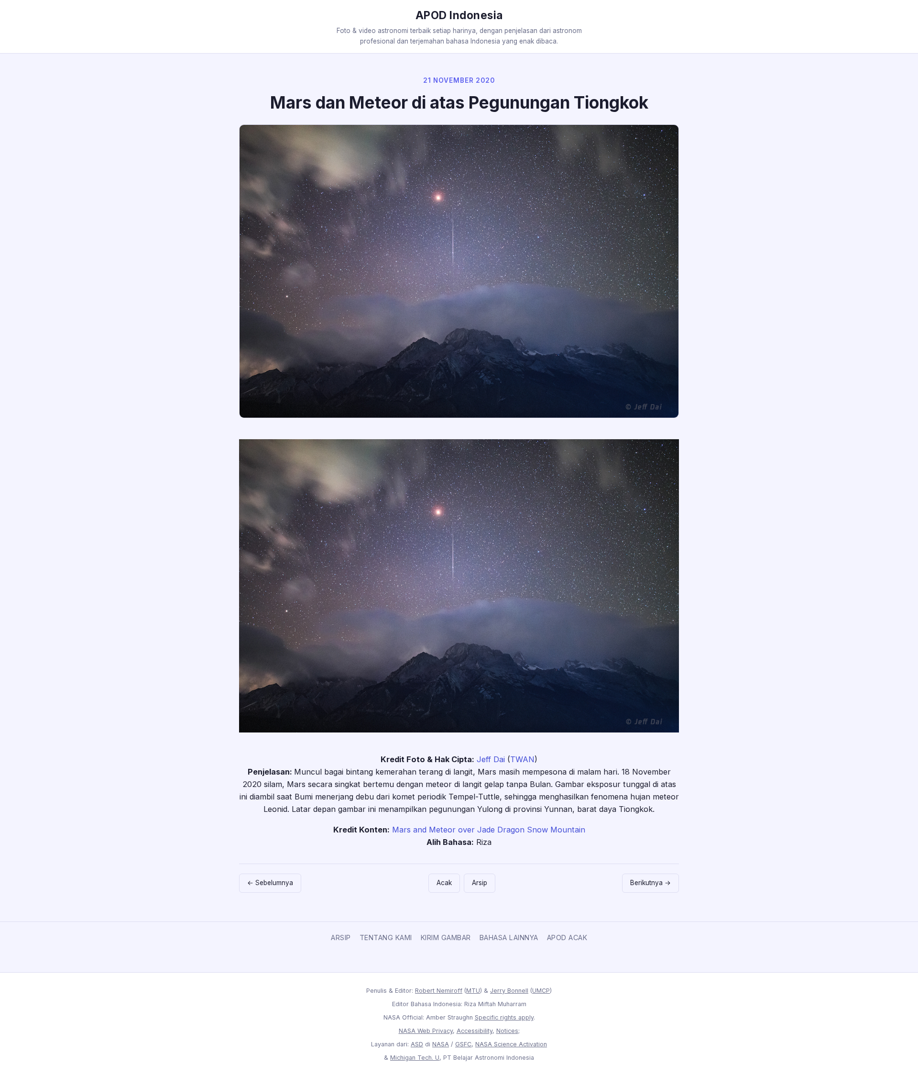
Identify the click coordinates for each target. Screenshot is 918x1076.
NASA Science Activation (511, 1044)
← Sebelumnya (270, 883)
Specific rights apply (504, 1017)
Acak (444, 883)
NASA (440, 1044)
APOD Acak (567, 937)
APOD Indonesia (459, 15)
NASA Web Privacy (426, 1030)
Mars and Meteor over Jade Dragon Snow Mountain (488, 829)
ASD (417, 1044)
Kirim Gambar (446, 937)
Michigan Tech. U (414, 1057)
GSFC (463, 1044)
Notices (507, 1030)
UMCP (541, 990)
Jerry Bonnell (509, 990)
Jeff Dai (491, 759)
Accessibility (474, 1030)
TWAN (522, 759)
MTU (473, 990)
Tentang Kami (386, 937)
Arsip (479, 883)
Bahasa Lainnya (509, 937)
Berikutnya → (650, 883)
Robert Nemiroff (438, 990)
